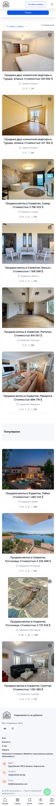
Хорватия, (26, 211)
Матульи (35, 340)
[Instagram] (12, 729)
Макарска (35, 404)
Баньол (35, 276)
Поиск (28, 12)
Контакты (6, 742)
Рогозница (35, 566)
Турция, (26, 83)
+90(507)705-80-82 (16, 775)
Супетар (35, 694)
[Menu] (52, 4)
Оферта (5, 750)
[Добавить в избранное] (50, 35)
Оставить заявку (35, 4)
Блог (4, 738)
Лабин (35, 501)
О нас (4, 746)
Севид (35, 211)
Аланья (33, 83)
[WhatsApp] (47, 792)
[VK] (5, 729)
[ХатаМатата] (6, 715)
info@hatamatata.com (17, 784)
